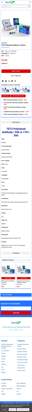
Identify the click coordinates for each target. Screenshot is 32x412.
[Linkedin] (12, 81)
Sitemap (3, 372)
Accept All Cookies (23, 409)
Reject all (12, 409)
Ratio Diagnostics (21, 383)
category (3, 364)
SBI (2, 391)
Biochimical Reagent (22, 359)
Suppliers (3, 356)
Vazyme (19, 388)
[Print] (9, 81)
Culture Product (21, 370)
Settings (4, 409)
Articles (3, 353)
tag (2, 367)
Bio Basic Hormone (22, 351)
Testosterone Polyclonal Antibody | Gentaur (23, 281)
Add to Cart (8, 278)
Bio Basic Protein (21, 357)
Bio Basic (3, 383)
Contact (3, 359)
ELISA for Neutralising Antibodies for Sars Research (7, 346)
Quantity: (4, 63)
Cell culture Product (22, 362)
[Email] (6, 81)
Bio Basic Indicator (22, 354)
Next (30, 260)
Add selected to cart (18, 95)
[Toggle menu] (2, 2)
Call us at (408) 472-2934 (16, 330)
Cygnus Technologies (7, 388)
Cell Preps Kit (21, 365)
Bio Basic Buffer (21, 349)
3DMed (3, 394)
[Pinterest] (15, 81)
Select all (6, 95)
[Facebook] (2, 81)
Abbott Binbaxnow (21, 386)
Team (2, 369)
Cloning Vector (21, 368)
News (2, 361)
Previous (28, 260)
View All (19, 394)
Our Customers (5, 350)
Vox (18, 391)
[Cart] (30, 2)
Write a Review (5, 47)
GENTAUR (3, 386)
